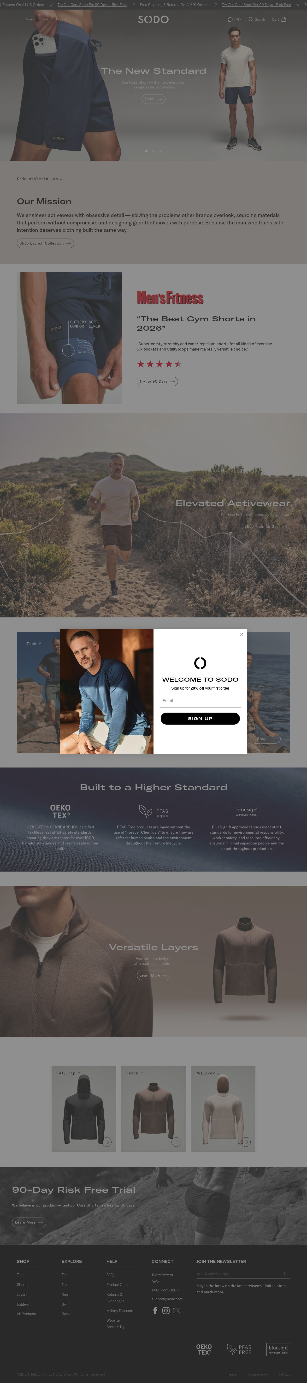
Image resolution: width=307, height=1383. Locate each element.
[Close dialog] (242, 634)
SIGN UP (200, 718)
